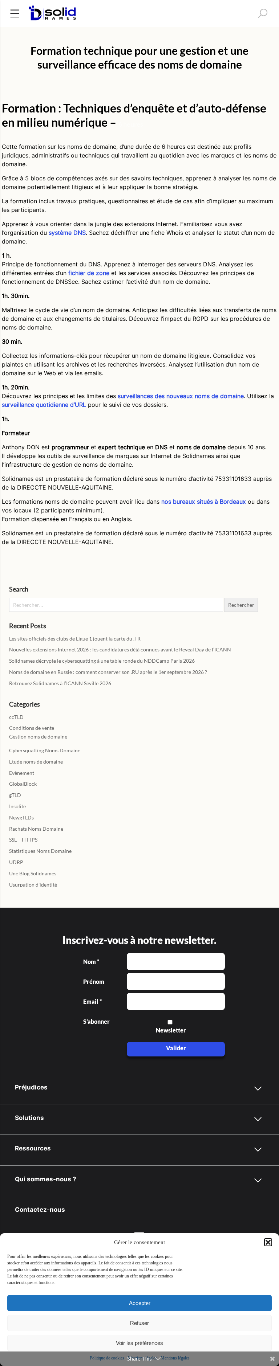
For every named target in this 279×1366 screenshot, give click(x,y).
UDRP (16, 862)
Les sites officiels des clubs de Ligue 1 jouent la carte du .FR (75, 638)
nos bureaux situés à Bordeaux (203, 501)
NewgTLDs (21, 817)
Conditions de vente (31, 728)
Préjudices (31, 1087)
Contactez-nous (40, 1209)
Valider (176, 1047)
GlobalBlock (23, 784)
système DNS (67, 232)
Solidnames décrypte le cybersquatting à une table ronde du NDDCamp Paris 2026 (102, 661)
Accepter (139, 1303)
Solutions (29, 1117)
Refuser (139, 1323)
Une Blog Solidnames (32, 873)
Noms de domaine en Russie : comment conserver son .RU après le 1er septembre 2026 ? (108, 672)
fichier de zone (88, 273)
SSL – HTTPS (23, 840)
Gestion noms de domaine (38, 736)
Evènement (21, 773)
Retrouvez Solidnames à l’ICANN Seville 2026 (60, 683)
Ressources (33, 1148)
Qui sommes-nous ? (45, 1179)
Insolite (17, 806)
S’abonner (96, 1021)
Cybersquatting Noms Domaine (44, 750)
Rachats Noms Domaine (36, 829)
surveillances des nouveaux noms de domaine (181, 396)
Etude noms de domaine (36, 761)
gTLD (15, 795)
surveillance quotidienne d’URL (44, 404)
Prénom (93, 982)
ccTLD (16, 717)
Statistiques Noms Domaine (40, 851)
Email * (92, 1002)
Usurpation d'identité (33, 885)
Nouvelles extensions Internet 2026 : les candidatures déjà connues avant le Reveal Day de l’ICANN (120, 649)
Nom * (91, 962)
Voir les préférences (139, 1343)
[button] (268, 1242)
